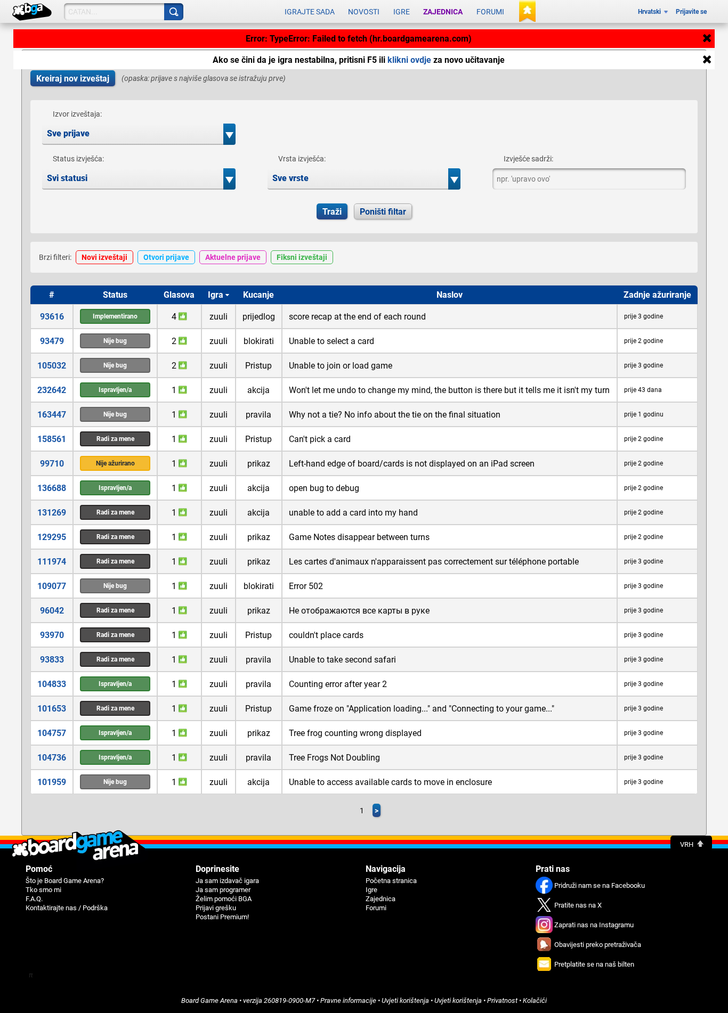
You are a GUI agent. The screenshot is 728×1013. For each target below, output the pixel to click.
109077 (51, 586)
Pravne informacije (348, 1000)
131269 (51, 513)
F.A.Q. (34, 899)
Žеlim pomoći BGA (224, 899)
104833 (51, 684)
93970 (52, 635)
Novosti (363, 11)
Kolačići (535, 1000)
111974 (51, 562)
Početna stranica (391, 881)
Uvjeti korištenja (458, 1000)
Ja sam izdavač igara (227, 881)
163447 (51, 415)
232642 (51, 390)
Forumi (490, 11)
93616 (52, 317)
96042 (52, 611)
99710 (52, 464)
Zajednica (443, 11)
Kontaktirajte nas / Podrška (67, 908)
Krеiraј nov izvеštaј (72, 78)
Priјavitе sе (691, 11)
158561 (51, 439)
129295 (51, 537)
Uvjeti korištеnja (405, 1000)
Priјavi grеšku (216, 908)
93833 (52, 660)
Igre (401, 11)
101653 (51, 709)
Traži (332, 212)
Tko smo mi (43, 890)
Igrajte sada (310, 11)
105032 (51, 366)
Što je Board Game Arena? (65, 881)
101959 (51, 782)
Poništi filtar (383, 212)
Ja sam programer (223, 890)
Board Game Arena (209, 1000)
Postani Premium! (222, 917)
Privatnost (502, 1000)
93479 (52, 341)
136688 (51, 488)
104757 (51, 733)
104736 (51, 758)
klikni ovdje (409, 60)
